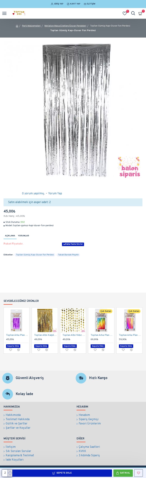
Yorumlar (23, 236)
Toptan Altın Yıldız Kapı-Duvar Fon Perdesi (73, 335)
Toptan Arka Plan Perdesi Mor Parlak (17, 335)
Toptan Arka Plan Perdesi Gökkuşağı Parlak (130, 335)
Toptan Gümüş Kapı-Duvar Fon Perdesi (35, 254)
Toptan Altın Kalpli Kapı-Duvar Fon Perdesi (45, 335)
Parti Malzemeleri (31, 26)
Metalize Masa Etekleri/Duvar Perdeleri (65, 26)
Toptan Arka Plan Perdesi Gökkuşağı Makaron (102, 335)
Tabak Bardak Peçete (68, 254)
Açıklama (10, 236)
